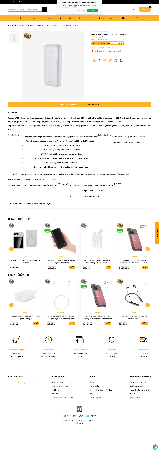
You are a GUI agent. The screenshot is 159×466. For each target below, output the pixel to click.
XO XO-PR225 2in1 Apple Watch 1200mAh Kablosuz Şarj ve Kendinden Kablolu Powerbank (97, 261)
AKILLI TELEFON (57, 382)
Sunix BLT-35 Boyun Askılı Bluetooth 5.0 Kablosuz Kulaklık (134, 317)
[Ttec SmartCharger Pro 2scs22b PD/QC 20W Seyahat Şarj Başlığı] (25, 295)
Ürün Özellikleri (67, 104)
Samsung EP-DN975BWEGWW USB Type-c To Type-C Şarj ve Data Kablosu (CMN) (61, 317)
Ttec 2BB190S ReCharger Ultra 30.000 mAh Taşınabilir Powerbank (61, 261)
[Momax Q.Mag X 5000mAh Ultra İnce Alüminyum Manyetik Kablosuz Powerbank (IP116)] (134, 239)
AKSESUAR (55, 390)
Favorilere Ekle (37, 227)
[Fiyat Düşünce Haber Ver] (110, 60)
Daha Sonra (80, 11)
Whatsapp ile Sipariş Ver (155, 447)
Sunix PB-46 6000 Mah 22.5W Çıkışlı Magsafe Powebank (25, 261)
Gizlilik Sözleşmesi (136, 386)
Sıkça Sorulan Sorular (98, 394)
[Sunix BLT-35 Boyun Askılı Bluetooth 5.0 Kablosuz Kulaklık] (134, 295)
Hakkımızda (94, 386)
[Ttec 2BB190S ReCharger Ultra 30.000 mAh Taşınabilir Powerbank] (61, 239)
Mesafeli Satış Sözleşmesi (139, 390)
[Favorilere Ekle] (99, 60)
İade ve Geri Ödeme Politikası (101, 390)
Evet (92, 11)
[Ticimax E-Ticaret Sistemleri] (79, 423)
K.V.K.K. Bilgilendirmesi (138, 382)
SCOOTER (55, 394)
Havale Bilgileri (95, 398)
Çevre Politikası (135, 398)
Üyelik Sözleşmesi (136, 394)
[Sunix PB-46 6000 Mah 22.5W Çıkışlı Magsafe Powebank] (25, 239)
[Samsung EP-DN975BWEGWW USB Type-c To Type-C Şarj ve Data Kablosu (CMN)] (61, 295)
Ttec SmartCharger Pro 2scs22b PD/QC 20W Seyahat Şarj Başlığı (25, 317)
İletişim (93, 382)
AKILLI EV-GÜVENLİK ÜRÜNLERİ (62, 398)
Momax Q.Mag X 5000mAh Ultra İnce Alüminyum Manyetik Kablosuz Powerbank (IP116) (134, 261)
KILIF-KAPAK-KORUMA (60, 386)
